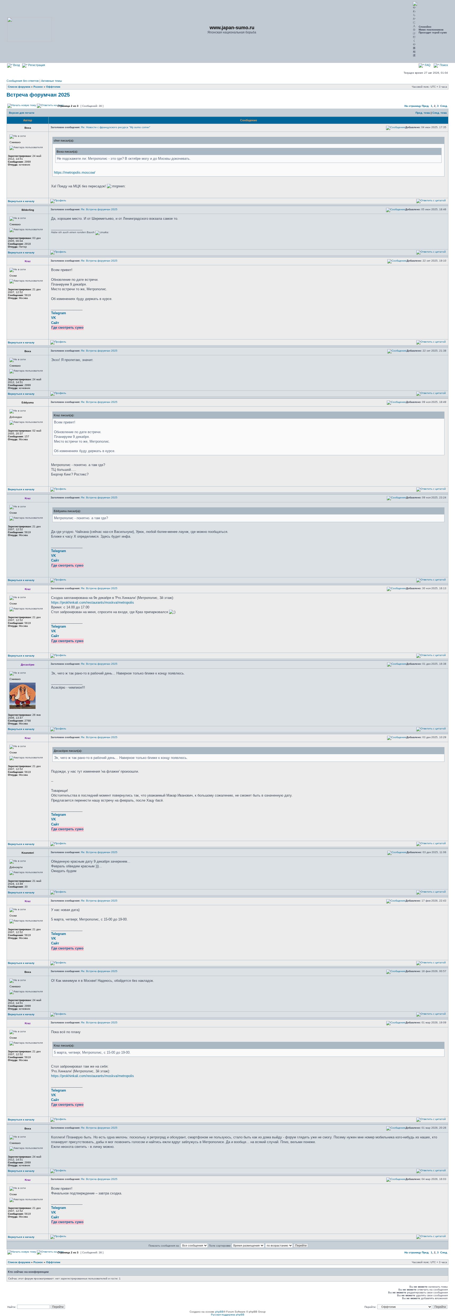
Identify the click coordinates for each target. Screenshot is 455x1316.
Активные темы (51, 80)
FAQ (427, 65)
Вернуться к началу (21, 201)
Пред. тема (423, 112)
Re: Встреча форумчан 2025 (99, 209)
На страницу (412, 105)
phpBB (219, 1311)
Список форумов (19, 86)
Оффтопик (53, 86)
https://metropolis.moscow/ (74, 172)
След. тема (439, 112)
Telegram (58, 313)
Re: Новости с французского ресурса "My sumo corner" (115, 127)
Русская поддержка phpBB (227, 1314)
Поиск (443, 65)
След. (444, 105)
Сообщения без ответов (23, 80)
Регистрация (36, 65)
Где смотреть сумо (67, 327)
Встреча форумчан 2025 (38, 95)
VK (53, 318)
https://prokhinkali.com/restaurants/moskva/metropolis (92, 602)
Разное (38, 86)
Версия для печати (21, 112)
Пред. (425, 105)
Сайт (55, 323)
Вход (16, 65)
